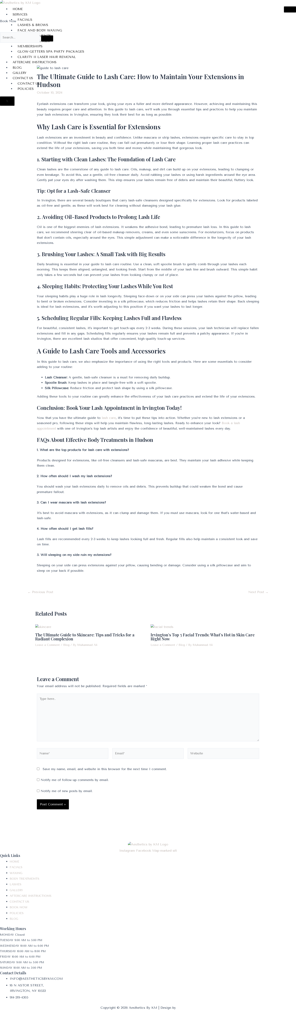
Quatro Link (186, 1008)
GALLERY (19, 73)
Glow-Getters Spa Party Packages (51, 51)
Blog (17, 67)
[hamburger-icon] (290, 9)
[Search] (47, 38)
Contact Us (23, 78)
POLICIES (26, 89)
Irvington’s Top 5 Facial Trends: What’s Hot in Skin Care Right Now (203, 636)
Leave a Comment (47, 645)
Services (20, 14)
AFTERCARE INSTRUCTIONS (34, 62)
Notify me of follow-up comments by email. (75, 780)
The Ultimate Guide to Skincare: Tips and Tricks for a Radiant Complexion (85, 636)
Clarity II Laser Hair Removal (47, 57)
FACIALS (25, 20)
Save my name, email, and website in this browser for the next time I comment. (105, 769)
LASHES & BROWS (33, 25)
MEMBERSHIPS (30, 46)
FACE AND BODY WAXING (40, 30)
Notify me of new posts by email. (67, 791)
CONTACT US (29, 83)
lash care (109, 418)
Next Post (258, 592)
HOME (18, 9)
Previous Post (40, 592)
